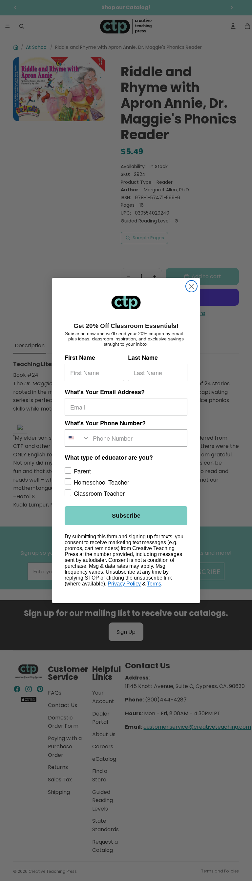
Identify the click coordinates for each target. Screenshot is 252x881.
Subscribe (126, 515)
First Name (80, 357)
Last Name (143, 357)
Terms (154, 583)
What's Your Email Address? (105, 392)
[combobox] (77, 438)
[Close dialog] (191, 286)
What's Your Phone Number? (105, 423)
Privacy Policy (124, 583)
